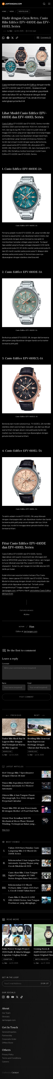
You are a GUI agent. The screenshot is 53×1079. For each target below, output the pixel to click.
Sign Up (45, 983)
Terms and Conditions (11, 1058)
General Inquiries (9, 1032)
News (12, 11)
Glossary (6, 1016)
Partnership (7, 1035)
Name (4, 683)
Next (37, 715)
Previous (16, 715)
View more (6, 830)
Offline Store (7, 1043)
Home (4, 11)
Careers (5, 1062)
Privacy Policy (8, 1054)
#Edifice (26, 614)
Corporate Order (9, 1039)
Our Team (6, 1013)
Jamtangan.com (30, 631)
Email (29, 683)
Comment (5, 664)
